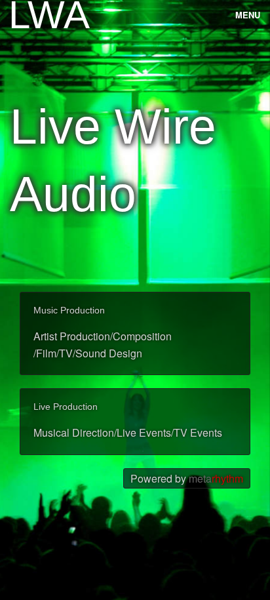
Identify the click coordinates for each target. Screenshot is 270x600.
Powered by (186, 478)
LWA (29, 15)
